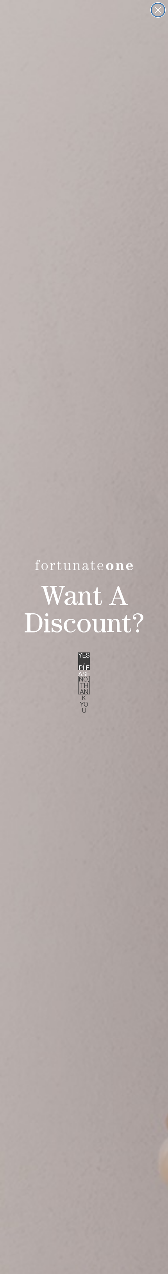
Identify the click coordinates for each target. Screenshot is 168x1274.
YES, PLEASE (84, 661)
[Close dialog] (158, 10)
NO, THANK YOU (84, 685)
